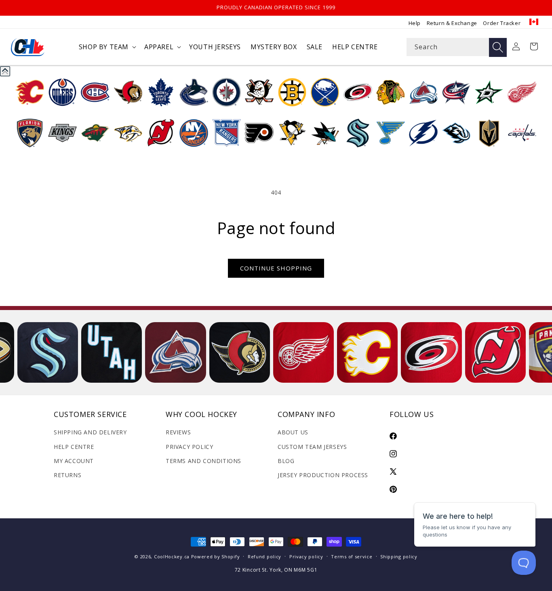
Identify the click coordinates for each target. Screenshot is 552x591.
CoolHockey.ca (172, 556)
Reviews (178, 432)
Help (415, 23)
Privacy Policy (189, 447)
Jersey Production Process (323, 475)
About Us (293, 432)
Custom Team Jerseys (312, 447)
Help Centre (74, 447)
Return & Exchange (452, 23)
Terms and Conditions (203, 461)
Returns (67, 475)
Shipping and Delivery (90, 432)
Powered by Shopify (215, 556)
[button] (106, 47)
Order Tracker (501, 23)
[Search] (498, 47)
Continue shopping (276, 268)
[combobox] (457, 47)
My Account (74, 461)
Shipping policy (398, 556)
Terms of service (351, 556)
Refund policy (264, 556)
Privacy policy (306, 556)
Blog (286, 461)
